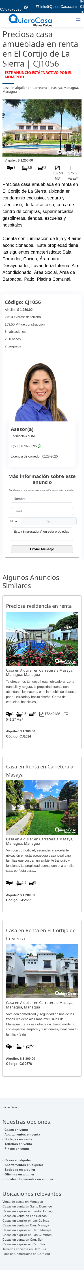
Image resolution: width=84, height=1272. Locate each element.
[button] (8, 128)
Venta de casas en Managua (22, 1201)
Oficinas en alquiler (19, 1174)
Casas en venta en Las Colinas (24, 1216)
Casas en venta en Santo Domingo (27, 1206)
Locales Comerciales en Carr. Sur (26, 1254)
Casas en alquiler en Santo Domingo (28, 1211)
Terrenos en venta (18, 1144)
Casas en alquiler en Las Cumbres (27, 1235)
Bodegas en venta (18, 1139)
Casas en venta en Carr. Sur (22, 1239)
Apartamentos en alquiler (23, 1165)
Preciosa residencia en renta (39, 605)
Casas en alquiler (17, 1160)
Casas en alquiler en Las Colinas (25, 1220)
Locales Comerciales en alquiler (28, 1179)
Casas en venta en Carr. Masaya (25, 1225)
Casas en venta (16, 1129)
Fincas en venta (16, 1148)
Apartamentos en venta (22, 1134)
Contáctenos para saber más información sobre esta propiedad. (42, 490)
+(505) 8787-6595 (24, 446)
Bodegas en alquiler (19, 1169)
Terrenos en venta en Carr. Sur (24, 1249)
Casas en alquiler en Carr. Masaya (27, 1230)
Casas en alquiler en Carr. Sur (23, 1244)
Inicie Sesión (11, 1107)
